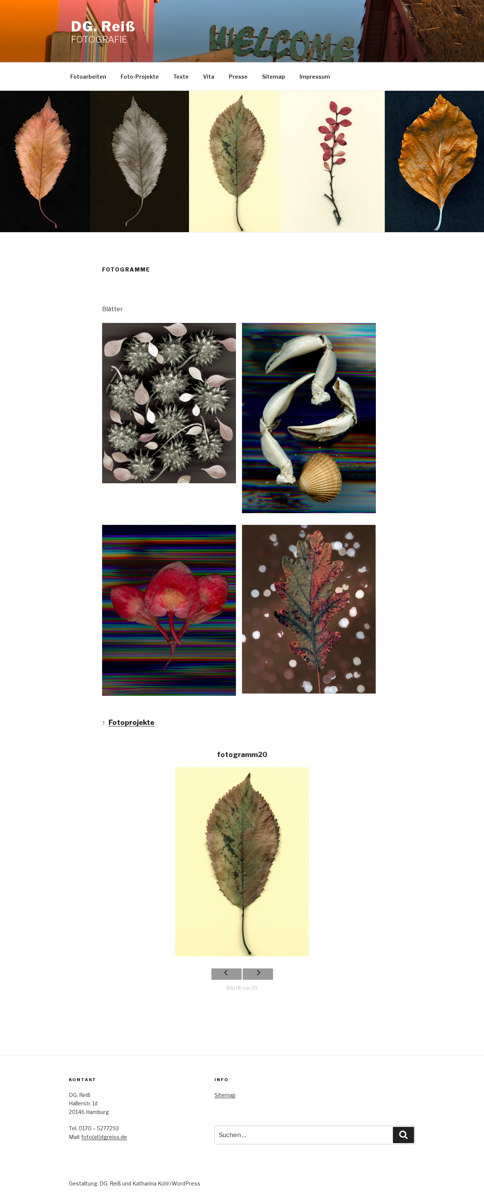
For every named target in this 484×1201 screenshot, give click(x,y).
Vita (208, 76)
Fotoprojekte (131, 722)
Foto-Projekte (140, 76)
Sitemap (273, 76)
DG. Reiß (103, 26)
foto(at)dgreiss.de (104, 1137)
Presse (238, 76)
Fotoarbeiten (88, 76)
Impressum (314, 76)
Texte (181, 76)
